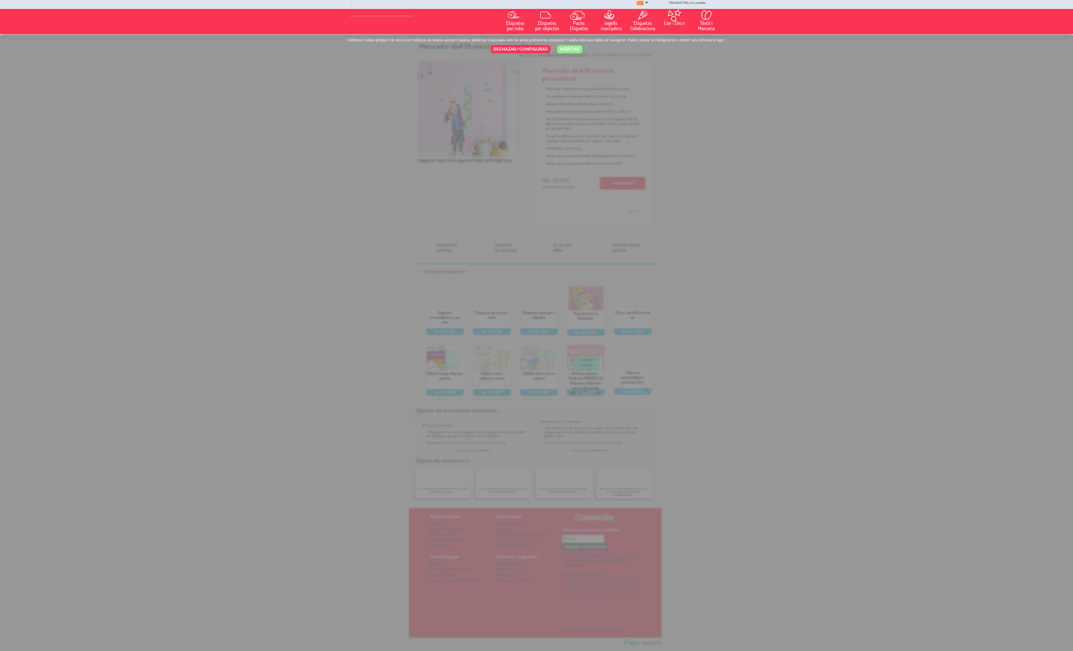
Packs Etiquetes (579, 25)
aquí (720, 40)
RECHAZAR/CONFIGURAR (520, 49)
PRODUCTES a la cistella (687, 2)
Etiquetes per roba (515, 25)
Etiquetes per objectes (547, 25)
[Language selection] (642, 6)
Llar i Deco (674, 23)
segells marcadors (611, 25)
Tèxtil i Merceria (706, 25)
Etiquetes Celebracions (642, 25)
